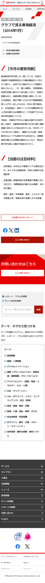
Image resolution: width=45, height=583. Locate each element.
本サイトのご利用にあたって (9, 556)
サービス (5, 466)
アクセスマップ (5, 568)
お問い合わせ (7, 513)
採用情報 (5, 495)
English (4, 519)
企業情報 (5, 484)
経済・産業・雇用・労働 (12, 19)
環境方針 (26, 562)
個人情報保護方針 (6, 562)
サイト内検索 (7, 501)
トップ (4, 9)
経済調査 (29, 9)
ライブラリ (16, 9)
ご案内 (4, 478)
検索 (38, 309)
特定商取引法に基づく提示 (31, 556)
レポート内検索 (8, 507)
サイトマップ (27, 568)
